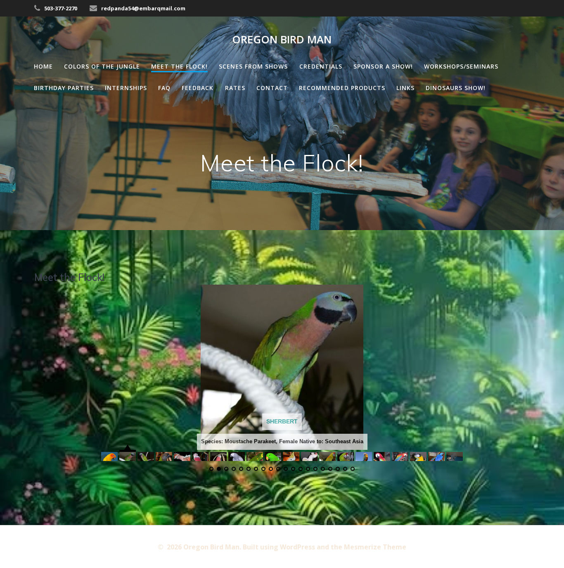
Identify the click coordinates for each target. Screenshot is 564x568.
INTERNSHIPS (126, 88)
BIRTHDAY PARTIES (64, 88)
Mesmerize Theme (375, 546)
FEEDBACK (197, 88)
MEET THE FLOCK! (179, 66)
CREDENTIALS (320, 66)
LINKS (405, 88)
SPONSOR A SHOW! (383, 66)
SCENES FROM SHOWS (253, 66)
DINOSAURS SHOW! (456, 88)
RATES (235, 88)
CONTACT (272, 88)
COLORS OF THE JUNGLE (102, 66)
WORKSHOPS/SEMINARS (461, 66)
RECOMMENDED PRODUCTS (342, 88)
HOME (43, 66)
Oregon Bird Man (282, 39)
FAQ (164, 88)
